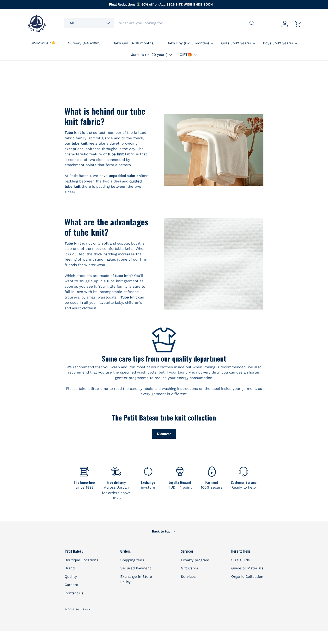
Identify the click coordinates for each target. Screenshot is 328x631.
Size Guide (240, 560)
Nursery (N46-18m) (84, 43)
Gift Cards (189, 568)
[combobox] (161, 23)
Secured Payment (135, 568)
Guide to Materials (247, 568)
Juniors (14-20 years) (149, 55)
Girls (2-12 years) (236, 43)
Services (188, 576)
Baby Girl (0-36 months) (133, 43)
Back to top (161, 531)
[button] (298, 24)
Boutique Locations (81, 560)
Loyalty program (195, 560)
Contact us (74, 593)
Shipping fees (132, 560)
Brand (70, 568)
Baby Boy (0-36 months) (188, 43)
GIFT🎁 (186, 55)
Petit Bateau (83, 609)
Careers (71, 585)
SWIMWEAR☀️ (42, 43)
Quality (71, 576)
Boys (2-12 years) (278, 43)
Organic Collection (247, 576)
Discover (164, 434)
